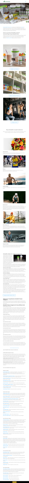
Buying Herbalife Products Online (14, 9)
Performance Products (6, 419)
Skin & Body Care (6, 224)
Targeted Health (5, 243)
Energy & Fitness (14, 122)
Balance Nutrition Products (14, 95)
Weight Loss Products (14, 68)
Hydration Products (5, 429)
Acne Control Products (6, 479)
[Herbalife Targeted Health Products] (14, 236)
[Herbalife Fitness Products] (14, 161)
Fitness (4, 169)
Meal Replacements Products (7, 380)
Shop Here (14, 11)
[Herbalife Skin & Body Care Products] (14, 217)
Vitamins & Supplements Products (7, 455)
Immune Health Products (6, 405)
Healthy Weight (5, 186)
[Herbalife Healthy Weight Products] (14, 179)
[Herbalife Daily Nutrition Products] (14, 144)
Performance (5, 204)
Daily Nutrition (5, 151)
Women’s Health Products (6, 396)
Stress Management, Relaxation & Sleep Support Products (10, 398)
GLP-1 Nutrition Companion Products (8, 384)
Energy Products (5, 431)
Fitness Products (5, 438)
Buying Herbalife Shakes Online (9, 295)
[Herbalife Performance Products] (14, 197)
